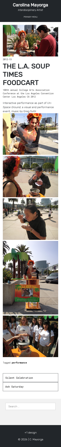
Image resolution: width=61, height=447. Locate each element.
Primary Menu (31, 17)
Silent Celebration (19, 377)
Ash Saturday (14, 386)
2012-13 (7, 59)
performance (19, 362)
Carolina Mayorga (30, 4)
